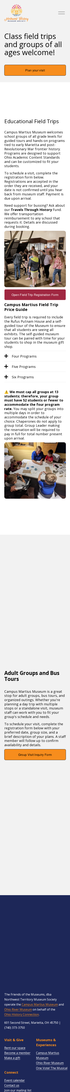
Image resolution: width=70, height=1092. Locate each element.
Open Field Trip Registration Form (35, 295)
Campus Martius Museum (40, 1004)
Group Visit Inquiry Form (35, 754)
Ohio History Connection (21, 1014)
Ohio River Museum (18, 1009)
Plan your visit (35, 70)
